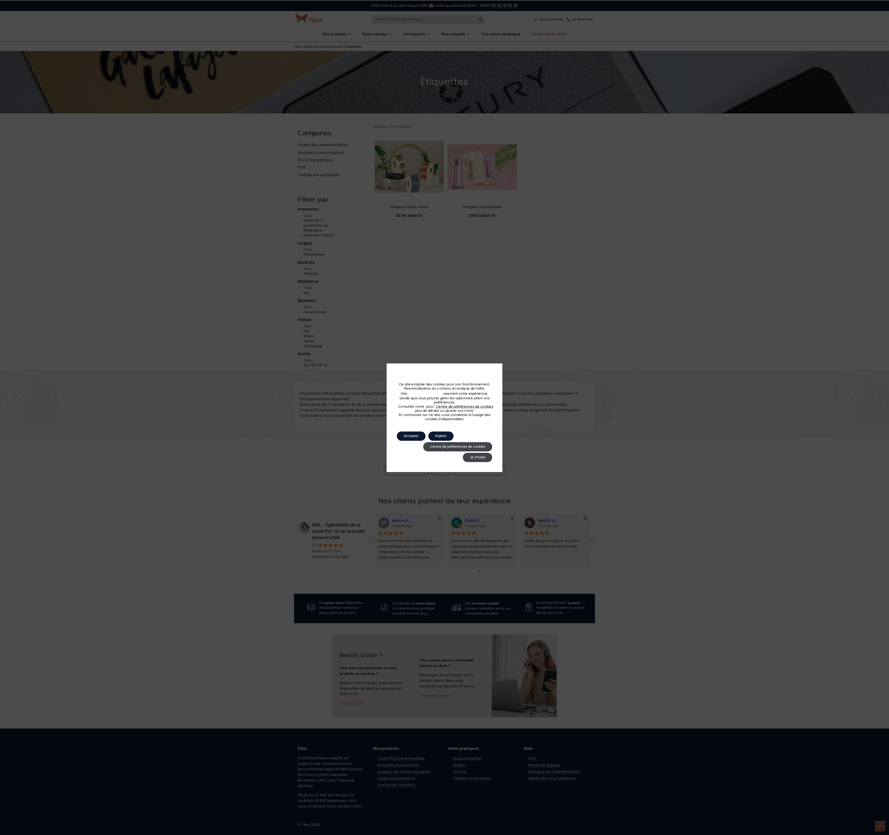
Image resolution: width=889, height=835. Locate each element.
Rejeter (441, 436)
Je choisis (477, 457)
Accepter (411, 436)
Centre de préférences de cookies (464, 406)
